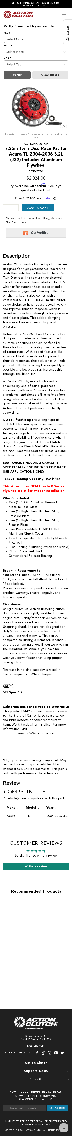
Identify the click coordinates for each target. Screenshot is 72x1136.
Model (9, 45)
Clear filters (50, 75)
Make (8, 33)
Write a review (36, 866)
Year (8, 58)
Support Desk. (36, 1071)
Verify (17, 75)
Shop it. (36, 1079)
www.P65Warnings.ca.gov (35, 733)
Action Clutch (36, 144)
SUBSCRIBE (57, 1108)
